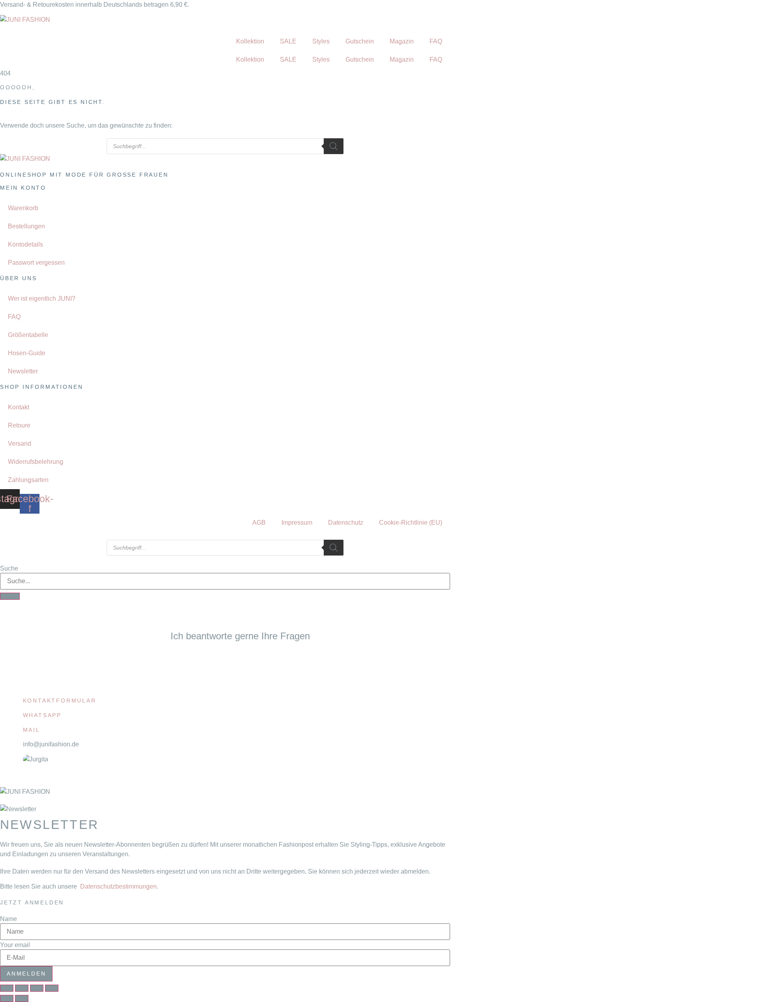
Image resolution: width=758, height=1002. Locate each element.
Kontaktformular (59, 700)
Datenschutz (345, 522)
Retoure (19, 425)
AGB (259, 522)
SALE (288, 41)
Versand (19, 443)
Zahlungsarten (28, 480)
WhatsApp (42, 715)
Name (8, 919)
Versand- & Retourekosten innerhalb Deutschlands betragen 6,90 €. (94, 4)
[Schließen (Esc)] (51, 988)
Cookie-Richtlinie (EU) (410, 522)
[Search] (333, 146)
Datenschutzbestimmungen (118, 886)
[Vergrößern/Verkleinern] (6, 988)
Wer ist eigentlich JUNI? (41, 298)
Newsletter (23, 371)
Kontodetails (25, 244)
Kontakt (18, 407)
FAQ (436, 41)
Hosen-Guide (26, 353)
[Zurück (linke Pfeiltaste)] (6, 998)
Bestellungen (26, 226)
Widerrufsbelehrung (35, 461)
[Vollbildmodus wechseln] (21, 988)
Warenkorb (23, 208)
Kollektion (250, 41)
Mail (31, 730)
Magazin (402, 41)
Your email (15, 945)
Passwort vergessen (36, 262)
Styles (321, 41)
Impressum (296, 522)
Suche (9, 568)
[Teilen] (36, 988)
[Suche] (10, 596)
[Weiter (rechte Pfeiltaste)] (21, 998)
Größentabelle (28, 334)
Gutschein (359, 41)
